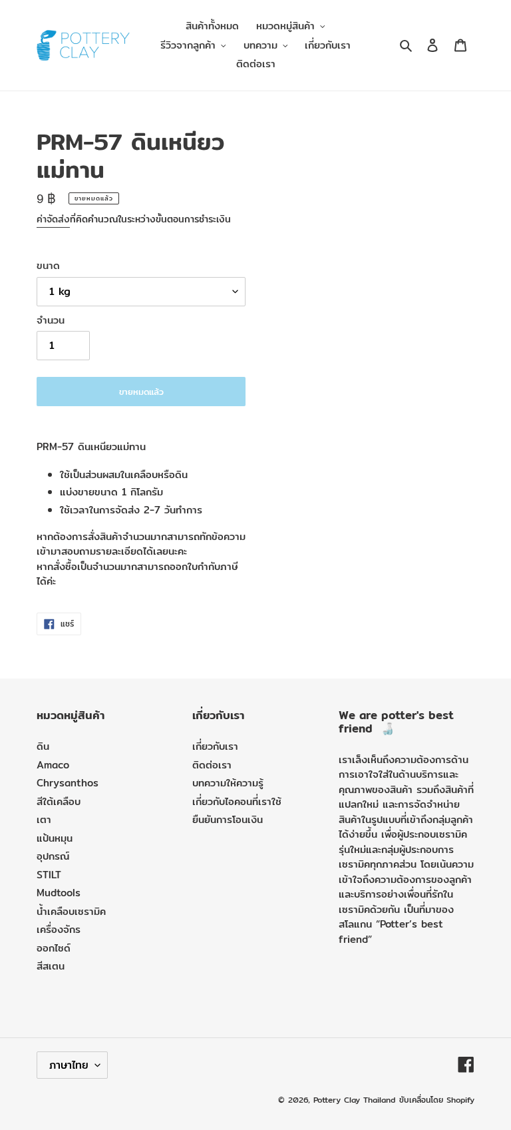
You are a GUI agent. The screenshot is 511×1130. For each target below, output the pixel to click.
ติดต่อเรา (212, 764)
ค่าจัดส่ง (53, 219)
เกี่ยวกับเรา (215, 746)
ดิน (43, 746)
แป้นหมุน (55, 838)
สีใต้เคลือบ (59, 801)
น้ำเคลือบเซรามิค (71, 911)
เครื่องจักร (59, 929)
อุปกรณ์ (53, 856)
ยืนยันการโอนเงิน (227, 819)
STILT (49, 874)
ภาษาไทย (68, 1065)
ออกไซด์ (54, 948)
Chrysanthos (67, 782)
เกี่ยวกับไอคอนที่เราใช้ (236, 801)
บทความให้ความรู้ (227, 782)
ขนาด (48, 265)
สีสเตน (51, 966)
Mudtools (59, 892)
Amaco (53, 764)
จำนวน (51, 320)
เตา (44, 819)
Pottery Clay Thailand (354, 1099)
